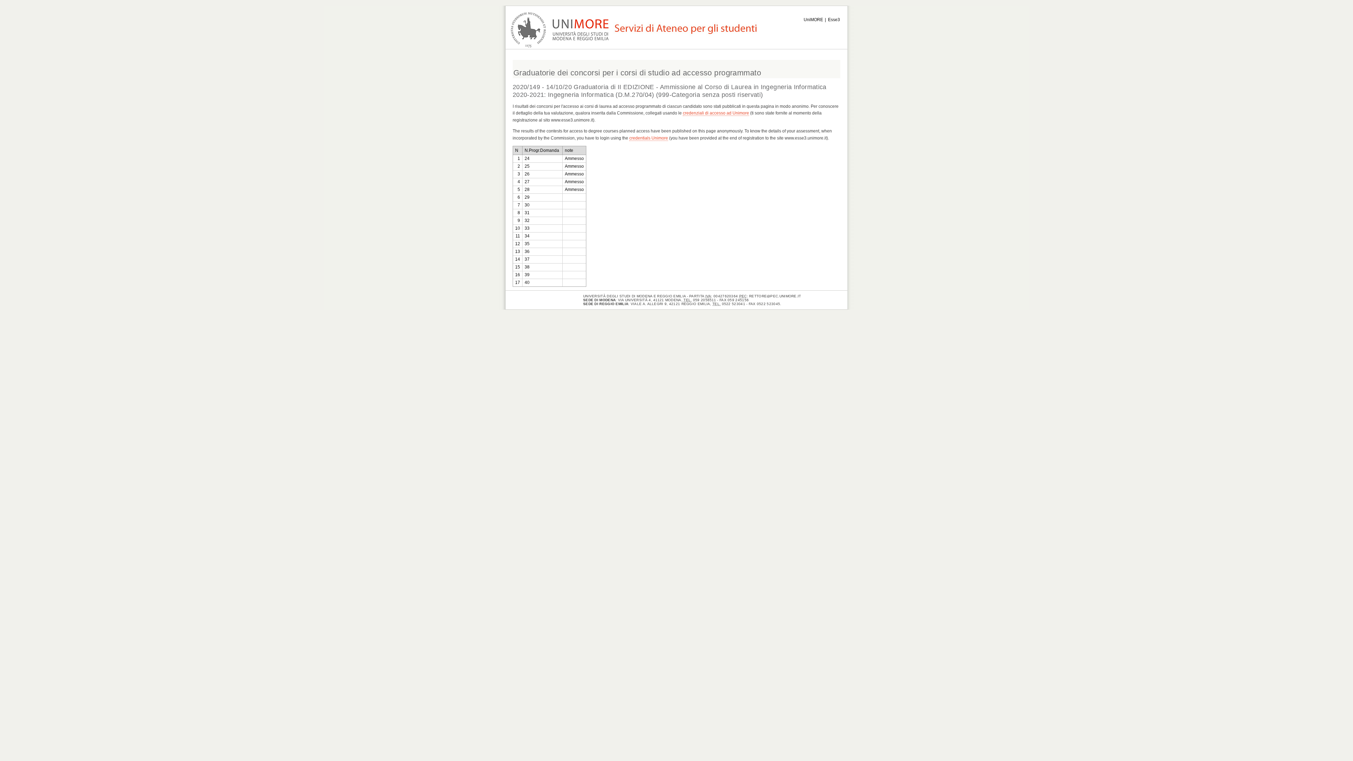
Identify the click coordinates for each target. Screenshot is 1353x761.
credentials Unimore (648, 138)
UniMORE (813, 20)
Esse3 (834, 20)
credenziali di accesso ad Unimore (716, 113)
